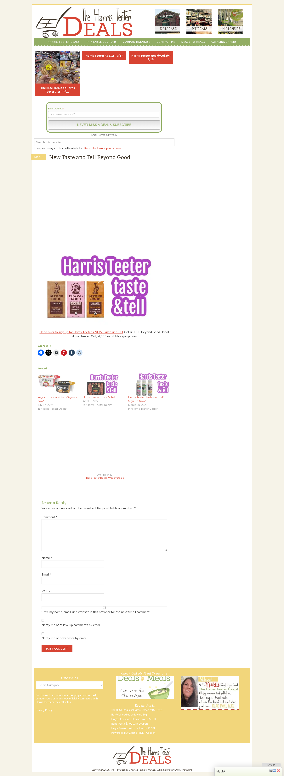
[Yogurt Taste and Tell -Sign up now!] (58, 384)
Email (46, 574)
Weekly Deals (116, 477)
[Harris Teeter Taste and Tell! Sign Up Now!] (149, 384)
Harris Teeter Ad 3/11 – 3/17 (104, 55)
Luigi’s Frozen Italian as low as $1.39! (133, 728)
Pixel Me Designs (183, 769)
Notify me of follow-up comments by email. (71, 625)
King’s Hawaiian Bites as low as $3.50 (133, 719)
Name (47, 558)
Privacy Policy (44, 710)
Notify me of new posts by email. (64, 638)
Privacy (112, 134)
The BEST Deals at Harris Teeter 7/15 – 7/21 (57, 89)
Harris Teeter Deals (96, 477)
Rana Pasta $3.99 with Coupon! (129, 723)
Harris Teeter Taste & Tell (99, 397)
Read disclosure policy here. (103, 148)
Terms (101, 134)
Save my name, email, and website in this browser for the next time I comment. (96, 612)
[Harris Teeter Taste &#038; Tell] (103, 384)
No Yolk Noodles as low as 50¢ (129, 714)
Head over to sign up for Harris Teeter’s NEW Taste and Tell (81, 332)
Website (47, 591)
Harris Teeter (43, 702)
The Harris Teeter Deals (84, 22)
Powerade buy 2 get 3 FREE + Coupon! (133, 732)
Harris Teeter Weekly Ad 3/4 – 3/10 (151, 57)
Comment (49, 517)
